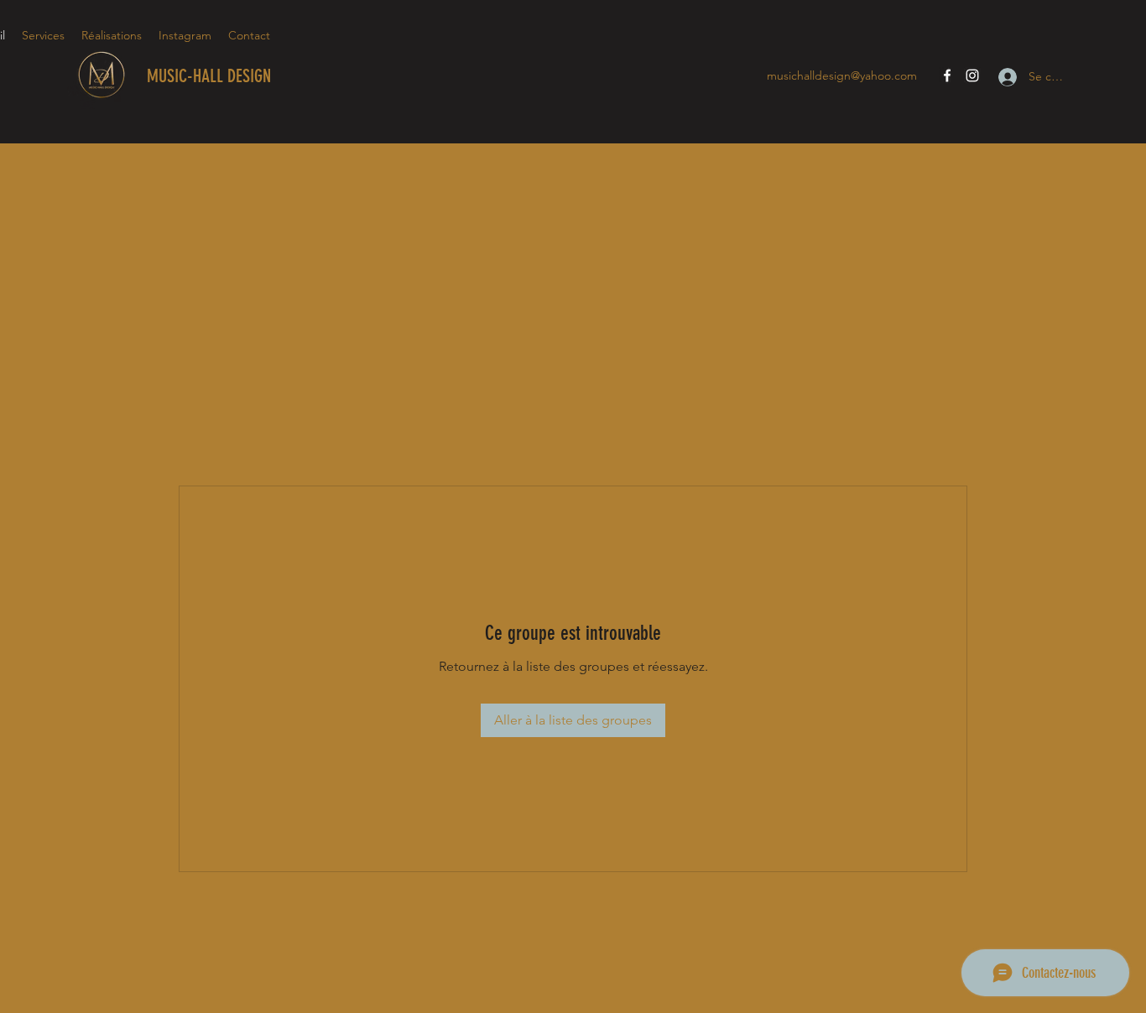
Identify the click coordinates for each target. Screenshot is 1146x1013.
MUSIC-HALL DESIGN (209, 76)
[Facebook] (947, 75)
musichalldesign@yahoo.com (842, 75)
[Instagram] (972, 75)
